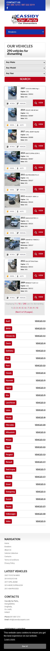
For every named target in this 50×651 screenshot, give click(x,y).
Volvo (8, 521)
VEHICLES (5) (40, 358)
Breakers (8, 547)
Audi (8, 321)
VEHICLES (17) (40, 462)
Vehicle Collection (11, 553)
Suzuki (8, 499)
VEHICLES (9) (40, 380)
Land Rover (10, 403)
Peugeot (9, 455)
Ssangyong (10, 492)
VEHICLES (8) (40, 417)
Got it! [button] (25, 646)
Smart (8, 484)
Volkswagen (11, 514)
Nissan (8, 440)
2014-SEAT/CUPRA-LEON (14, 585)
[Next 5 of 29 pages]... (25, 312)
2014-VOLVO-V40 (11, 579)
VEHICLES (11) (40, 336)
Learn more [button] (9, 639)
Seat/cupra (10, 470)
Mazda (8, 418)
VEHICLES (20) (40, 425)
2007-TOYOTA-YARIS (12, 575)
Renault (9, 462)
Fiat (7, 358)
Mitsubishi (10, 432)
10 (37, 308)
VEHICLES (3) (40, 388)
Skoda (8, 477)
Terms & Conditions (12, 560)
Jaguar (8, 388)
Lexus (8, 410)
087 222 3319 (28, 5)
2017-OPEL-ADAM (11, 582)
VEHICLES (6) (40, 373)
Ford (8, 366)
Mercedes (10, 425)
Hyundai (9, 381)
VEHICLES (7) (40, 469)
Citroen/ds (10, 336)
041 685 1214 (13, 5)
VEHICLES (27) (40, 506)
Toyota (8, 507)
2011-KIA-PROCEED (12, 589)
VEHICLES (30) (40, 514)
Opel (8, 447)
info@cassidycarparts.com (19, 620)
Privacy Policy (10, 563)
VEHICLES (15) (40, 328)
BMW (8, 329)
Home (7, 543)
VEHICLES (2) (40, 351)
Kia (7, 395)
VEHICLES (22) (40, 365)
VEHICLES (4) (40, 343)
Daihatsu (9, 351)
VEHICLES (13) (40, 321)
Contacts (8, 557)
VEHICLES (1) (40, 484)
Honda (8, 373)
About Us (8, 550)
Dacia (8, 343)
